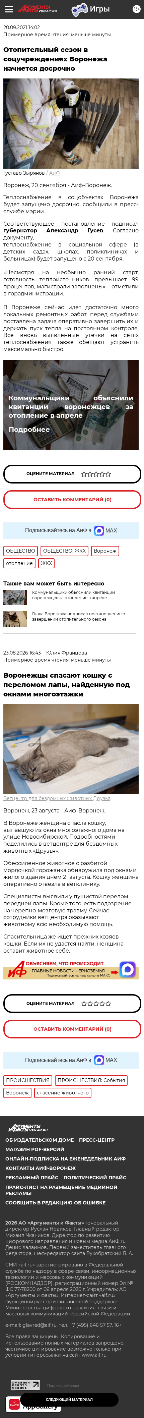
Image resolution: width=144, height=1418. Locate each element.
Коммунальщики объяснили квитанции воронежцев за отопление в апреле (71, 406)
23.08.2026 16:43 (22, 653)
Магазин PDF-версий (34, 1149)
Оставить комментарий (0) (72, 500)
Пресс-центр (97, 1140)
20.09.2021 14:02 (21, 27)
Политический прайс (95, 1178)
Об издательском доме (39, 1140)
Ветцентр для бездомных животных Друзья (56, 798)
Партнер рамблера (63, 1385)
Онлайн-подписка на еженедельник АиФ (65, 1159)
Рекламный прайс (31, 1178)
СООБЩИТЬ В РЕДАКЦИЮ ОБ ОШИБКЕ (55, 1203)
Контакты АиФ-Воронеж (40, 1168)
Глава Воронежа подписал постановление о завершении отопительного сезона (78, 616)
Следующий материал (69, 1400)
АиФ (54, 173)
